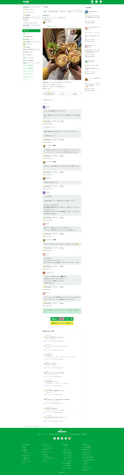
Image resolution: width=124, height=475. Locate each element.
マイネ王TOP (26, 444)
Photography (87, 449)
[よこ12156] (44, 22)
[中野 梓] (44, 178)
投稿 (45, 11)
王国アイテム (86, 463)
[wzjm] (44, 107)
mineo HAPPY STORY (88, 457)
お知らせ (86, 469)
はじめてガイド (40, 434)
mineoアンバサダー (68, 452)
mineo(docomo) (62, 17)
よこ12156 (48, 21)
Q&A (25, 447)
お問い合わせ (51, 434)
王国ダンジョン (87, 444)
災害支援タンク (46, 449)
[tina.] (44, 224)
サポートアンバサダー (67, 455)
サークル (25, 464)
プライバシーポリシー (64, 434)
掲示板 (46, 7)
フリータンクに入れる (47, 446)
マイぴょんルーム (87, 467)
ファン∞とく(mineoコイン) (90, 459)
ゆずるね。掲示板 (54, 11)
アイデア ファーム (27, 455)
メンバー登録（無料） (68, 310)
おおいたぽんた (49, 272)
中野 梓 (48, 177)
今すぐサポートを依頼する (68, 457)
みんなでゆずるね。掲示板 (48, 458)
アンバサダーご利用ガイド (68, 460)
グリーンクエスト (67, 468)
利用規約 (57, 434)
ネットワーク (66, 446)
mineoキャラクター (67, 449)
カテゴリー (63, 11)
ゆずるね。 (46, 454)
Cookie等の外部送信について (76, 434)
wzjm (47, 106)
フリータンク (46, 444)
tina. (47, 223)
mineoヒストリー (87, 452)
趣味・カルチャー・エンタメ (28, 453)
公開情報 (66, 444)
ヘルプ (71, 11)
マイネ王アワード (87, 454)
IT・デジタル (26, 451)
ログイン (57, 310)
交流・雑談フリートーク (50, 17)
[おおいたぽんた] (44, 272)
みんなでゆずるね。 (47, 456)
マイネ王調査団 (67, 463)
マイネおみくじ (86, 461)
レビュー (45, 460)
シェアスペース (47, 452)
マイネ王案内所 (67, 465)
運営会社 (85, 434)
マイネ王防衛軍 (87, 447)
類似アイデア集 (26, 457)
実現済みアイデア (26, 459)
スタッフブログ (27, 461)
